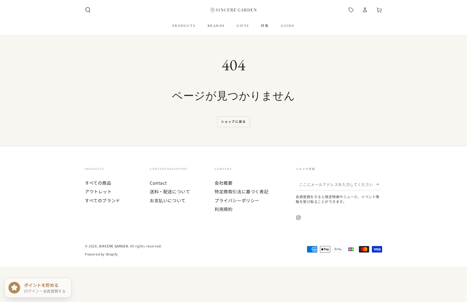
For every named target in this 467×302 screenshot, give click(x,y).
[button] (88, 10)
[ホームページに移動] (233, 10)
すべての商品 (98, 183)
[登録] (379, 184)
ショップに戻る (233, 121)
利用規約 (223, 209)
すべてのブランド (102, 200)
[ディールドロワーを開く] (351, 10)
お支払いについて (168, 200)
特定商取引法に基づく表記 (241, 191)
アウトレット (98, 191)
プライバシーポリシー (237, 200)
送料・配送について (170, 191)
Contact (158, 183)
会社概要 (223, 183)
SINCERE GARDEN (113, 246)
